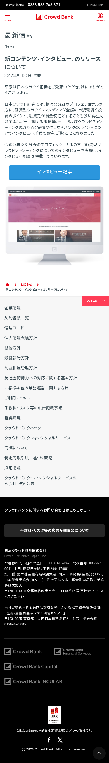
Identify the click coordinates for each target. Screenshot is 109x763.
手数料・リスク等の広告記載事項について (54, 530)
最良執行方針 (16, 358)
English (96, 5)
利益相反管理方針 (20, 368)
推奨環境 (12, 418)
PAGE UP (97, 301)
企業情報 (12, 308)
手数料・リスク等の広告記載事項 (33, 408)
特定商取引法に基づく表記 (28, 458)
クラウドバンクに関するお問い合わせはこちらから (46, 510)
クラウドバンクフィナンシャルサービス (37, 438)
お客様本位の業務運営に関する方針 (36, 388)
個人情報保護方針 (20, 338)
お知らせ (26, 284)
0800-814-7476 (57, 563)
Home (8, 284)
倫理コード (14, 328)
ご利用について (18, 398)
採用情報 (12, 468)
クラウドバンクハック (22, 428)
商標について (16, 448)
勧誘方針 (12, 348)
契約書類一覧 (16, 318)
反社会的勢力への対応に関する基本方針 (40, 378)
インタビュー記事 (54, 172)
